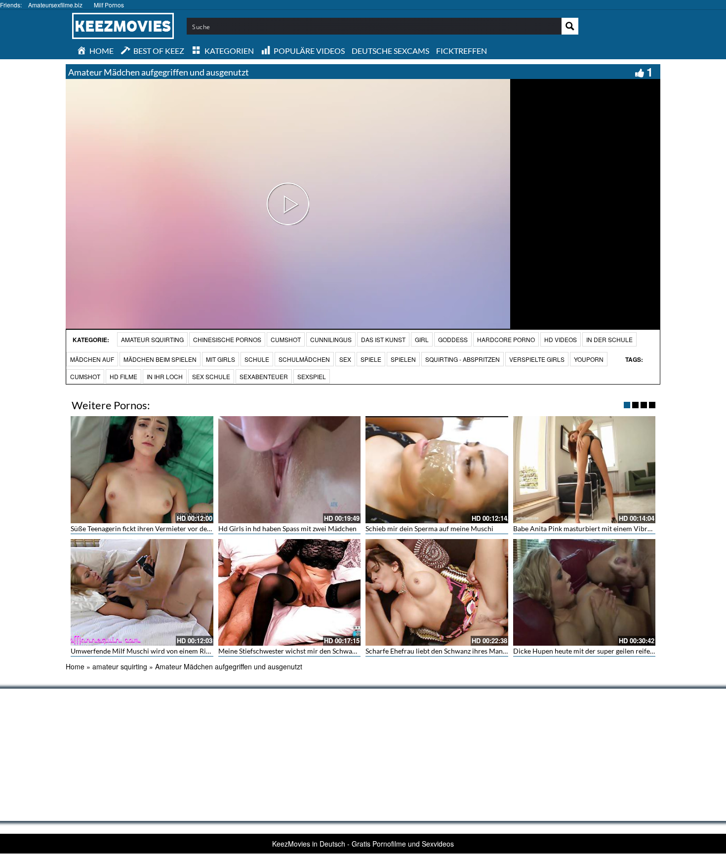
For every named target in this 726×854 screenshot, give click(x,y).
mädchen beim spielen (160, 359)
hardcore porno (506, 339)
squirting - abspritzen (462, 359)
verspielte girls (537, 359)
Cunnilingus (331, 339)
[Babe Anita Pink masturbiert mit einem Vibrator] (584, 469)
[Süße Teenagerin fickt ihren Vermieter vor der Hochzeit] (142, 469)
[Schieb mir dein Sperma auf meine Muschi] (436, 469)
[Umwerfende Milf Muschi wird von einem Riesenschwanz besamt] (142, 592)
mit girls (220, 359)
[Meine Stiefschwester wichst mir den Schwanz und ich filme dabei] (289, 592)
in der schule (609, 339)
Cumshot (286, 339)
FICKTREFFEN (461, 50)
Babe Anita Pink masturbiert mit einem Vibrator (586, 528)
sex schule (211, 376)
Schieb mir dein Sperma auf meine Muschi (429, 528)
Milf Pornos (109, 4)
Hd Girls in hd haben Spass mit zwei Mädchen (287, 528)
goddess (453, 339)
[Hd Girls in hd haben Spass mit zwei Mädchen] (289, 469)
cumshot (85, 376)
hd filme (123, 376)
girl (422, 339)
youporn (589, 359)
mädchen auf (92, 359)
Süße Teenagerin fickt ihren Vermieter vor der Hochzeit (155, 528)
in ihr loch (165, 376)
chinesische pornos (227, 339)
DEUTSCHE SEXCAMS (390, 50)
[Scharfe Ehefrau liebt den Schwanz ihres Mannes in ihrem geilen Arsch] (436, 592)
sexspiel (311, 376)
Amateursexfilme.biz (55, 4)
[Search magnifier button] (570, 26)
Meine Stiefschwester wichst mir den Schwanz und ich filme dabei (318, 651)
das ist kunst (383, 339)
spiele (371, 359)
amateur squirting (152, 339)
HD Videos (560, 339)
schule (256, 359)
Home (75, 666)
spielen (403, 359)
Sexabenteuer (264, 376)
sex (345, 359)
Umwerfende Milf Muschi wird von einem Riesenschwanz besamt (170, 651)
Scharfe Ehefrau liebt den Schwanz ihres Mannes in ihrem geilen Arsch (472, 651)
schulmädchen (304, 359)
